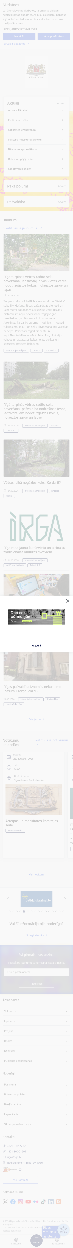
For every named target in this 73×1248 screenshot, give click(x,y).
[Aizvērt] (67, 601)
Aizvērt (36, 645)
